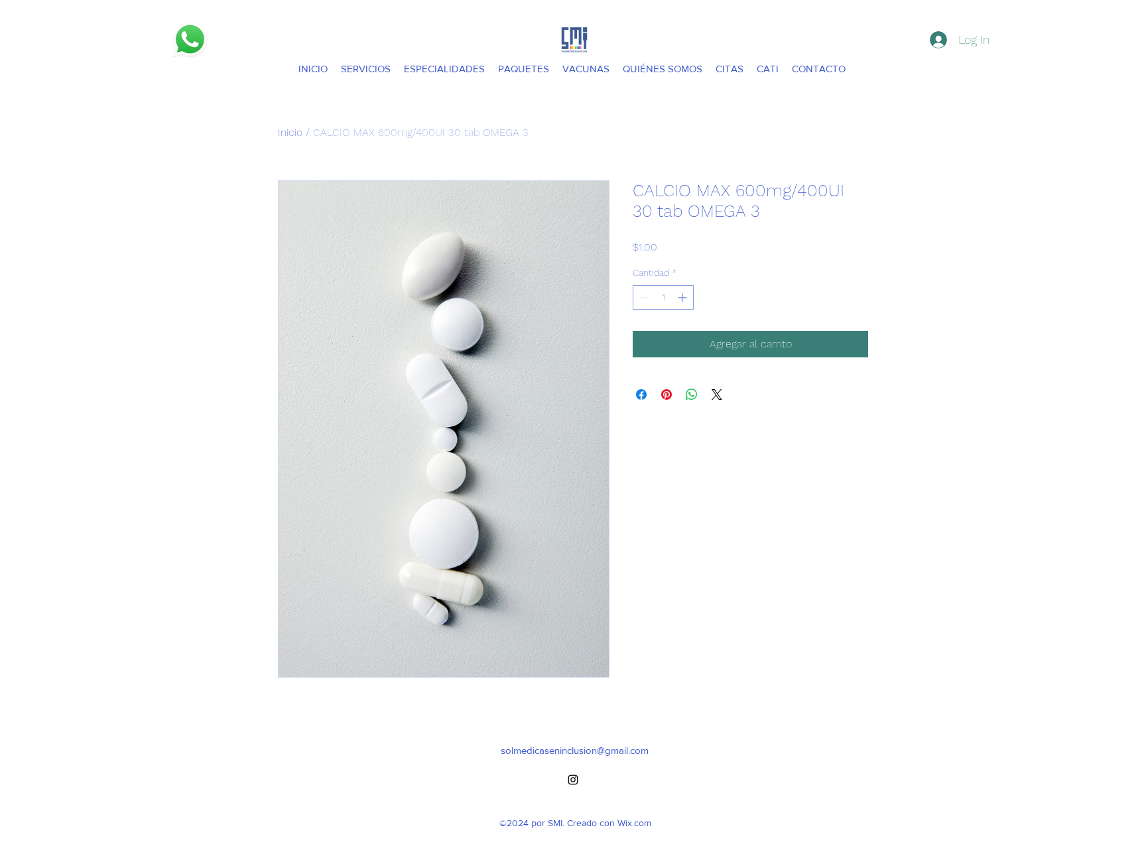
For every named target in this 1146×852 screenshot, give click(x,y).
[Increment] (683, 297)
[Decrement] (643, 297)
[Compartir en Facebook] (641, 394)
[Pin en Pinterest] (666, 394)
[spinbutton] (663, 297)
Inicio (290, 132)
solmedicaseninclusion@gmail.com (575, 750)
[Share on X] (717, 394)
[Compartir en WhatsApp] (692, 394)
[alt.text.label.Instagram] (573, 779)
